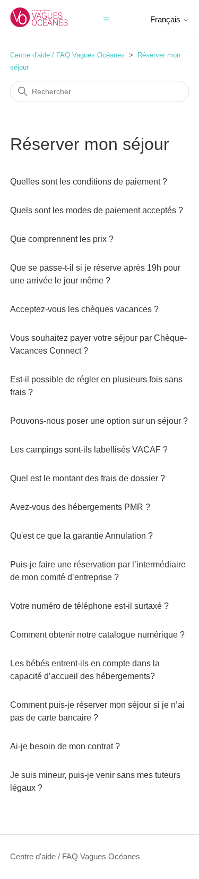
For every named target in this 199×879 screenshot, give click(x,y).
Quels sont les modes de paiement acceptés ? (96, 210)
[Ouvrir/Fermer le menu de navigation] (106, 18)
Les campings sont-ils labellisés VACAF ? (89, 449)
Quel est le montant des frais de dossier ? (87, 478)
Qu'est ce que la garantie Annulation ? (81, 535)
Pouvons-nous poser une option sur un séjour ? (99, 420)
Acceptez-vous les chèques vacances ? (84, 309)
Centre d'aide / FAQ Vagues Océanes (67, 55)
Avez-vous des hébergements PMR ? (80, 507)
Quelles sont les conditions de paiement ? (88, 181)
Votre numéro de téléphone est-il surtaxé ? (89, 605)
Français (166, 19)
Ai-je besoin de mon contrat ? (65, 746)
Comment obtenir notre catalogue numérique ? (97, 634)
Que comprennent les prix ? (62, 239)
